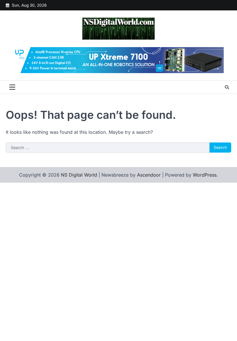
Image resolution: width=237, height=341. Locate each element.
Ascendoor (149, 175)
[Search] (227, 87)
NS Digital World (79, 175)
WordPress (204, 175)
